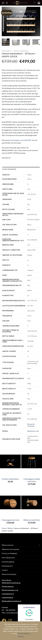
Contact (5, 570)
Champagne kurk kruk (10, 520)
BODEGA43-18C (33, 431)
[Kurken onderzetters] (10, 461)
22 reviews (29, 619)
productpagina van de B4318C (20, 140)
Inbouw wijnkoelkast (21, 51)
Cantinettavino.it (8, 594)
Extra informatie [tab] (9, 169)
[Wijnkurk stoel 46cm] (31, 502)
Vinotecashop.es (8, 587)
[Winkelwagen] (39, 2)
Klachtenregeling (8, 562)
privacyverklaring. (24, 633)
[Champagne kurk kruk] (10, 502)
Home (4, 528)
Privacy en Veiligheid (9, 553)
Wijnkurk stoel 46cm (31, 520)
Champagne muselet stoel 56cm (31, 480)
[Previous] (5, 21)
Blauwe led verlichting (31, 425)
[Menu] (3, 2)
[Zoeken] (7, 3)
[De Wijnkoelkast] (20, 3)
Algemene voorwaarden (10, 549)
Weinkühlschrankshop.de (11, 583)
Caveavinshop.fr (7, 598)
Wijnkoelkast (6, 51)
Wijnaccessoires (8, 545)
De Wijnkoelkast (29, 607)
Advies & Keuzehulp (9, 574)
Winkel (10, 528)
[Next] (36, 21)
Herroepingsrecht (8, 558)
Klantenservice (7, 566)
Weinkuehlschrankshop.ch (11, 601)
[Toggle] (39, 545)
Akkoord (21, 636)
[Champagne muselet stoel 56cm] (31, 461)
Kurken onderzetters (10, 479)
